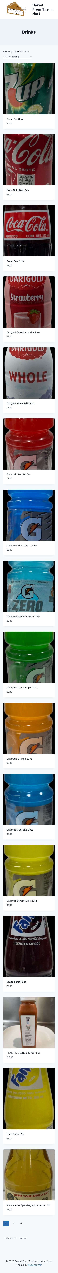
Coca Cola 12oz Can (18, 190)
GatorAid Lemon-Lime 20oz (22, 900)
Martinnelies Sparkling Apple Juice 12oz (28, 1205)
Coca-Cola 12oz (15, 261)
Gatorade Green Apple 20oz (22, 687)
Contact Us (11, 1238)
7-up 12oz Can (15, 119)
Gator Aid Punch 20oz (19, 474)
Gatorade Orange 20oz (19, 758)
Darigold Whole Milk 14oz (20, 403)
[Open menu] (52, 9)
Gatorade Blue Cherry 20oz (22, 545)
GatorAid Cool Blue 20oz (20, 829)
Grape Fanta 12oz (16, 982)
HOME (23, 1238)
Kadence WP (35, 1265)
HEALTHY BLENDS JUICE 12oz (23, 1053)
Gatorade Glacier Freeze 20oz (23, 616)
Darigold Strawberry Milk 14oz (23, 332)
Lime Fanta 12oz (15, 1134)
